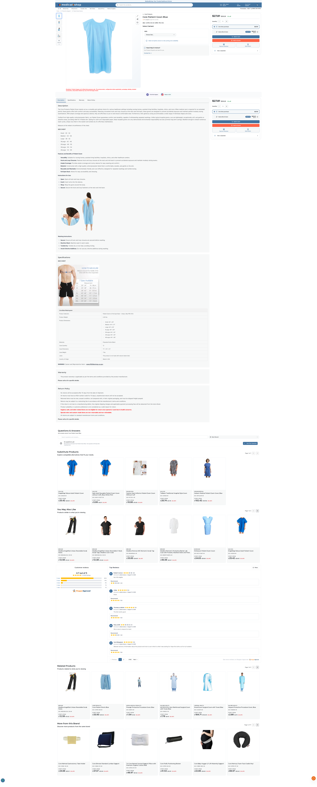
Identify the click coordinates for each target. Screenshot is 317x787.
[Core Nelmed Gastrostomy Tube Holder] (73, 739)
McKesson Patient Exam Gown (204, 551)
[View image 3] (59, 29)
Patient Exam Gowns (78, 11)
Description (61, 100)
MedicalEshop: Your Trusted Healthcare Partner (158, 1)
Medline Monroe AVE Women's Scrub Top (140, 551)
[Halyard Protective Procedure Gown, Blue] (243, 682)
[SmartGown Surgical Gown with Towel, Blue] (209, 682)
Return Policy (91, 100)
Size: (146, 31)
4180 (130, 659)
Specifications (72, 100)
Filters (256, 567)
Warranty (81, 100)
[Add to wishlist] (137, 22)
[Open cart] (257, 4)
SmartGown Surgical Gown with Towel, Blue (208, 707)
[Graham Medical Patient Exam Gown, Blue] (209, 468)
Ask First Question (252, 443)
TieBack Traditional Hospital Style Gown (173, 493)
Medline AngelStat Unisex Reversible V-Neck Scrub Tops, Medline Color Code (107, 551)
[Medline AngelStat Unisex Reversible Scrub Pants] (73, 525)
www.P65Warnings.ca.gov (94, 364)
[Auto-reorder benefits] (257, 32)
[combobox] (160, 34)
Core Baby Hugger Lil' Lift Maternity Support (209, 763)
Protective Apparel (66, 11)
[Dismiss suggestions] (313, 765)
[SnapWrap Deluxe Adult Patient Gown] (73, 468)
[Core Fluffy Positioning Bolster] (175, 739)
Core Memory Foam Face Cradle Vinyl (240, 763)
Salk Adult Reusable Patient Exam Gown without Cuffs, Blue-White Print (105, 494)
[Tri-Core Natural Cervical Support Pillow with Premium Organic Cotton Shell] (141, 739)
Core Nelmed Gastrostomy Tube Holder (71, 763)
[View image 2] (59, 23)
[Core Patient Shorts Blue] (107, 682)
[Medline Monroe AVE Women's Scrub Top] (141, 525)
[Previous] (68, 50)
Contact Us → (148, 53)
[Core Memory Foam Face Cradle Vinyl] (243, 739)
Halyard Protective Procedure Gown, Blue (242, 707)
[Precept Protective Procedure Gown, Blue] (141, 682)
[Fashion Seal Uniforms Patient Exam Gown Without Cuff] (141, 468)
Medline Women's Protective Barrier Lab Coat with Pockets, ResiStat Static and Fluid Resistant (175, 552)
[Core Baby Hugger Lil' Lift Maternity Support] (209, 739)
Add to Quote (237, 40)
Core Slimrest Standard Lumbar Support (105, 763)
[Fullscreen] (137, 15)
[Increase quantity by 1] (226, 21)
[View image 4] (59, 36)
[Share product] (137, 19)
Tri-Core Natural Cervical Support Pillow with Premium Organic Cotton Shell (141, 764)
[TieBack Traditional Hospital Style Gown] (175, 468)
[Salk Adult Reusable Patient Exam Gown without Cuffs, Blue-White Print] (107, 468)
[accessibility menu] (3, 780)
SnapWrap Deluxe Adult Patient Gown (71, 493)
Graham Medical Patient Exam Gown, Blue (208, 493)
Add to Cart (237, 36)
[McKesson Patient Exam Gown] (209, 525)
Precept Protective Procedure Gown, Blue (140, 707)
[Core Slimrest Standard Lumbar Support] (107, 739)
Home (58, 11)
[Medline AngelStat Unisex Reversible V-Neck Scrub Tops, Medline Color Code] (107, 525)
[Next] (138, 50)
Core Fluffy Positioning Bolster (170, 763)
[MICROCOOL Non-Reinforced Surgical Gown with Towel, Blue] (175, 682)
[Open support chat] (314, 778)
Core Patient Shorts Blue (100, 707)
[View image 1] (59, 16)
